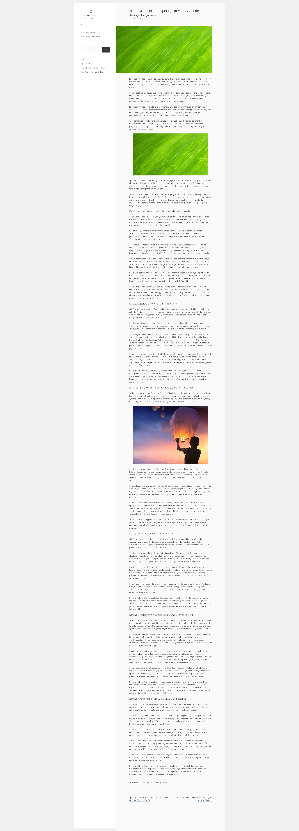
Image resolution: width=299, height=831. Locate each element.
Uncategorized (161, 782)
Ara (82, 45)
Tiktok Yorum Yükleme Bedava (90, 37)
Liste (82, 24)
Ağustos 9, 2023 (138, 19)
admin (151, 19)
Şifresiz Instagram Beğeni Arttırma (91, 33)
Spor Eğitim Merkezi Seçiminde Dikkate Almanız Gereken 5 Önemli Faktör (148, 798)
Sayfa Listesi (84, 29)
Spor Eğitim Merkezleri (89, 12)
